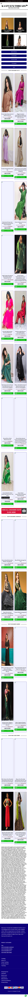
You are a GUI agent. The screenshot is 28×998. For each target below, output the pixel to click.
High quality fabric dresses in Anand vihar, (13, 894)
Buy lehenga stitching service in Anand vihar (12, 899)
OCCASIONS (14, 63)
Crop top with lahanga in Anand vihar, (8, 898)
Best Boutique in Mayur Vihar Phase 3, (12, 880)
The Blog (3, 958)
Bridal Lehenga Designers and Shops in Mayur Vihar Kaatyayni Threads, (13, 860)
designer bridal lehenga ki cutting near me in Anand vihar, (12, 906)
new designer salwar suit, (13, 909)
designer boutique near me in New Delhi (12, 856)
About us (3, 960)
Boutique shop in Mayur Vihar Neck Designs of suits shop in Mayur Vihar (13, 885)
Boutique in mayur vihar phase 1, (7, 885)
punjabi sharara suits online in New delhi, (11, 851)
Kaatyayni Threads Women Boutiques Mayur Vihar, (14, 874)
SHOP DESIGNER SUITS (6, 950)
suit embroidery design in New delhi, (12, 852)
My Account (4, 975)
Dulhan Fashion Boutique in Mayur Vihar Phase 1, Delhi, (13, 882)
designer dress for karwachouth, (16, 846)
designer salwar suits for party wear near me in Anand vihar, (13, 914)
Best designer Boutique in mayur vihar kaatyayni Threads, (12, 859)
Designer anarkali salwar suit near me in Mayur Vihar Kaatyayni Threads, (13, 865)
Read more (7, 501)
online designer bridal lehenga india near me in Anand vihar (14, 918)
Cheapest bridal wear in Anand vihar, (18, 897)
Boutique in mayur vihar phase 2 (18, 884)
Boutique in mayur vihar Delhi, (6, 884)
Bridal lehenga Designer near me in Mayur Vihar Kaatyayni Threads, (13, 863)
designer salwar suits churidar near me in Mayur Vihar (11, 877)
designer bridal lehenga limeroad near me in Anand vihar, (13, 903)
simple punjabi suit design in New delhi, (19, 855)
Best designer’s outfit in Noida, (19, 858)
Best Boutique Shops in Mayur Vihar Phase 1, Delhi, (13, 875)
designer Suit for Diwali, (5, 846)
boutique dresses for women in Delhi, (16, 857)
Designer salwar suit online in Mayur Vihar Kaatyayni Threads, (12, 870)
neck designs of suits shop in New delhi (12, 853)
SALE (14, 67)
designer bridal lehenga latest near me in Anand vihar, (11, 902)
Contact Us (4, 977)
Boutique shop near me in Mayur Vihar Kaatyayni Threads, (12, 862)
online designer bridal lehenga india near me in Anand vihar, (13, 912)
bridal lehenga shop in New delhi (18, 854)
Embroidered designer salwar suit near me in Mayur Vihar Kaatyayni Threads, (13, 868)
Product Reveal (4, 963)
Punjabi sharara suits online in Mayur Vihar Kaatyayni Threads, (12, 870)
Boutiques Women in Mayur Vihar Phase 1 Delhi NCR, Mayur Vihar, (13, 880)
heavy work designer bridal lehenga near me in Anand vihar (13, 907)
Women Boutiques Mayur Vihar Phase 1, (16, 883)
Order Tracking (4, 962)
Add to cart (7, 118)
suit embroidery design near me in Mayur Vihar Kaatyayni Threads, (13, 861)
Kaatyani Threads (16, 991)
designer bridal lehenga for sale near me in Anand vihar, (14, 910)
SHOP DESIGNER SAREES (6, 949)
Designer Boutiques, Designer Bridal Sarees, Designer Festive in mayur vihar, (13, 878)
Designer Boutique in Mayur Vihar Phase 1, (14, 881)
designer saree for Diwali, (21, 848)
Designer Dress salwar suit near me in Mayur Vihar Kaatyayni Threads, (14, 865)
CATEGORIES (14, 55)
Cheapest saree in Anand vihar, (18, 901)
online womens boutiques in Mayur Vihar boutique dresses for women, (13, 889)
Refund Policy (4, 978)
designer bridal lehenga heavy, (14, 908)
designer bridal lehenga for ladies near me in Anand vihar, (12, 911)
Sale (2, 945)
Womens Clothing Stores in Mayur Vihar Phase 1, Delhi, (11, 879)
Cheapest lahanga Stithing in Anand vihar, (14, 900)
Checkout (3, 973)
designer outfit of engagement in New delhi (10, 850)
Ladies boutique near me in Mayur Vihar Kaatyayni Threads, (14, 864)
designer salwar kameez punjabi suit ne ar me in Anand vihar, (13, 905)
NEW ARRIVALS (14, 51)
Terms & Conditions (6, 980)
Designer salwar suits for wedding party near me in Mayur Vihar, (13, 876)
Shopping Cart (4, 971)
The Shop (3, 965)
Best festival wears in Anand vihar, (12, 896)
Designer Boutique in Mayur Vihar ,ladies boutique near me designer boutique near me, (13, 891)
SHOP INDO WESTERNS (6, 952)
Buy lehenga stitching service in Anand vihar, (13, 900)
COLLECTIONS (14, 59)
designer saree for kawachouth (15, 847)
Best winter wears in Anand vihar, (16, 893)
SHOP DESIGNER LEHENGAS (7, 947)
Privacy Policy (4, 982)
